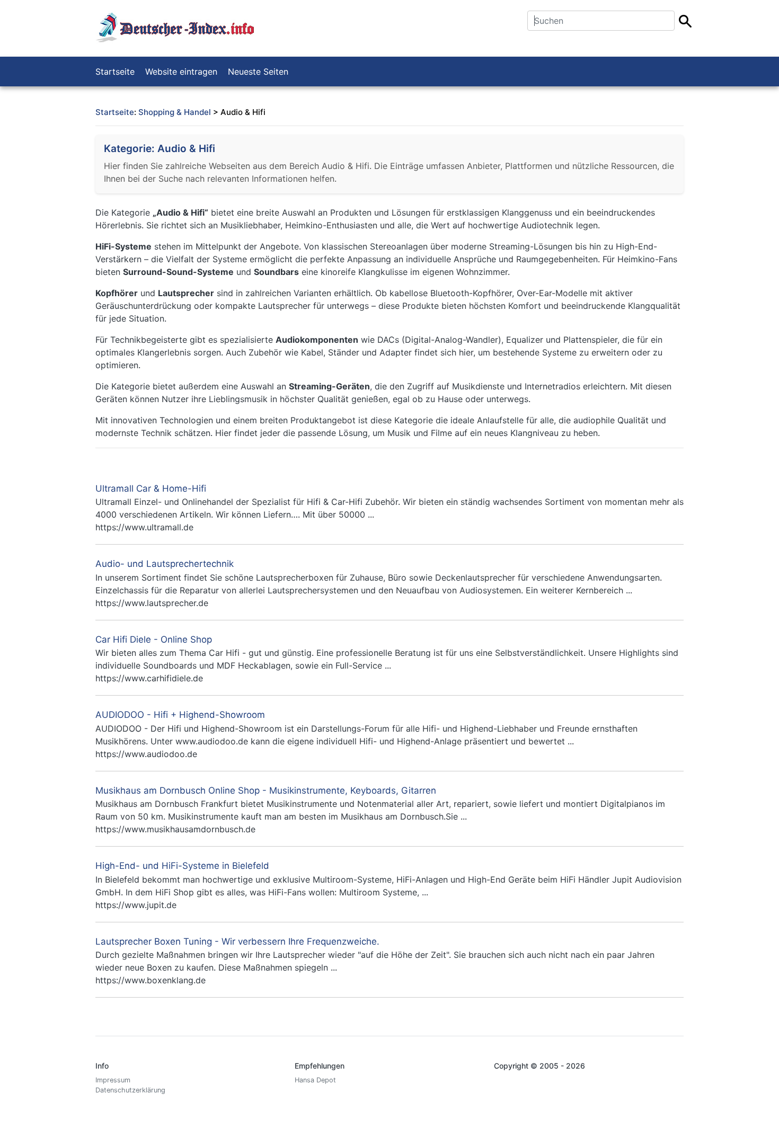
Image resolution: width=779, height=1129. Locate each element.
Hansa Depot (315, 1080)
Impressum (112, 1080)
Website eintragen (181, 71)
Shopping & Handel (174, 112)
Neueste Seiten (258, 71)
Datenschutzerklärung (130, 1090)
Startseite (115, 71)
